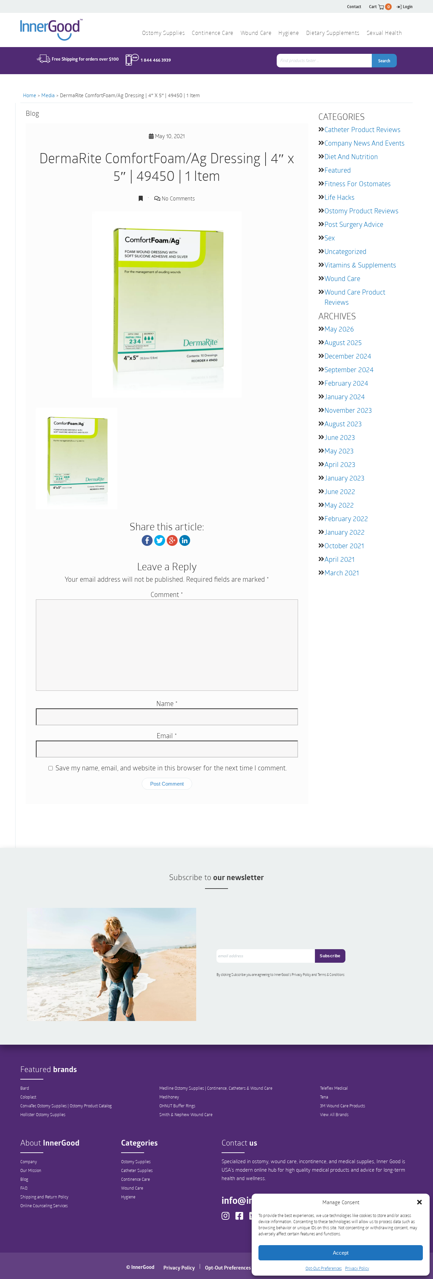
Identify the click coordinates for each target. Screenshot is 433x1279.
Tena (324, 1097)
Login (408, 6)
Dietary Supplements (333, 33)
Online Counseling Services (44, 1205)
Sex (329, 237)
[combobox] (325, 60)
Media (48, 95)
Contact (354, 6)
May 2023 (339, 450)
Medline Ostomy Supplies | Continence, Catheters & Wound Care (215, 1088)
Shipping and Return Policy (44, 1196)
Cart (379, 6)
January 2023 (344, 477)
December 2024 (347, 355)
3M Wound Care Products (342, 1105)
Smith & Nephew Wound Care (185, 1114)
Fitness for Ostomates (357, 183)
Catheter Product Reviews (362, 129)
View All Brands (334, 1114)
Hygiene (128, 1196)
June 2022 (339, 491)
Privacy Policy (357, 1268)
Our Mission (30, 1170)
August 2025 (343, 342)
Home (29, 95)
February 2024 (346, 383)
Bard (24, 1088)
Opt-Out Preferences (323, 1268)
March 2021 (341, 572)
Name (167, 703)
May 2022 (339, 504)
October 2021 (344, 545)
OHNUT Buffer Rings (177, 1105)
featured (337, 170)
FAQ (23, 1188)
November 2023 (348, 410)
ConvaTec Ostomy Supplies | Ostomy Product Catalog (66, 1105)
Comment (167, 594)
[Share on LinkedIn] (184, 539)
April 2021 (339, 559)
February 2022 (346, 518)
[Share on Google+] (172, 539)
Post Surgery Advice (353, 224)
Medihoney (169, 1097)
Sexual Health (384, 33)
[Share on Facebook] (147, 539)
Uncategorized (345, 251)
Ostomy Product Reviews (361, 210)
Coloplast (28, 1097)
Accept (340, 1253)
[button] (419, 1202)
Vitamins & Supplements (360, 264)
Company (28, 1161)
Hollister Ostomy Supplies (42, 1114)
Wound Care (342, 278)
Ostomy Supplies (136, 1161)
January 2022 (344, 532)
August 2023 (343, 423)
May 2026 (339, 328)
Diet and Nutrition (351, 156)
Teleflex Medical (334, 1088)
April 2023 (339, 464)
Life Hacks (339, 197)
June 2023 (339, 437)
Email (167, 735)
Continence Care (135, 1179)
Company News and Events (364, 142)
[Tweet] (159, 539)
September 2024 (348, 369)
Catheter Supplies (137, 1170)
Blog (24, 1179)
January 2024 (344, 396)
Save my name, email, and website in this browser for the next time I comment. (171, 767)
